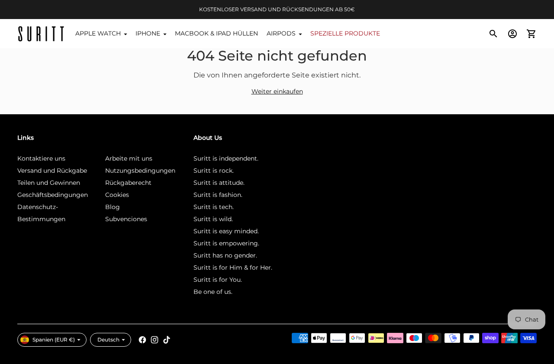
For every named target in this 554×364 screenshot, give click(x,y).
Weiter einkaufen (277, 91)
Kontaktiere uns (41, 158)
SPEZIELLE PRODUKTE (345, 33)
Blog (112, 207)
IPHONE (147, 33)
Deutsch (108, 339)
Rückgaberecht (128, 183)
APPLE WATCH (98, 33)
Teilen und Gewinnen (48, 183)
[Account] (512, 33)
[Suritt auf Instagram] (154, 339)
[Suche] (493, 33)
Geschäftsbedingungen (52, 195)
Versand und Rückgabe (52, 170)
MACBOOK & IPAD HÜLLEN (216, 33)
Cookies (117, 195)
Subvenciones (126, 219)
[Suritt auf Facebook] (142, 339)
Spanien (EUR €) (53, 339)
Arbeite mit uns (128, 158)
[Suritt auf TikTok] (166, 339)
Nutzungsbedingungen (140, 170)
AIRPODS (281, 33)
